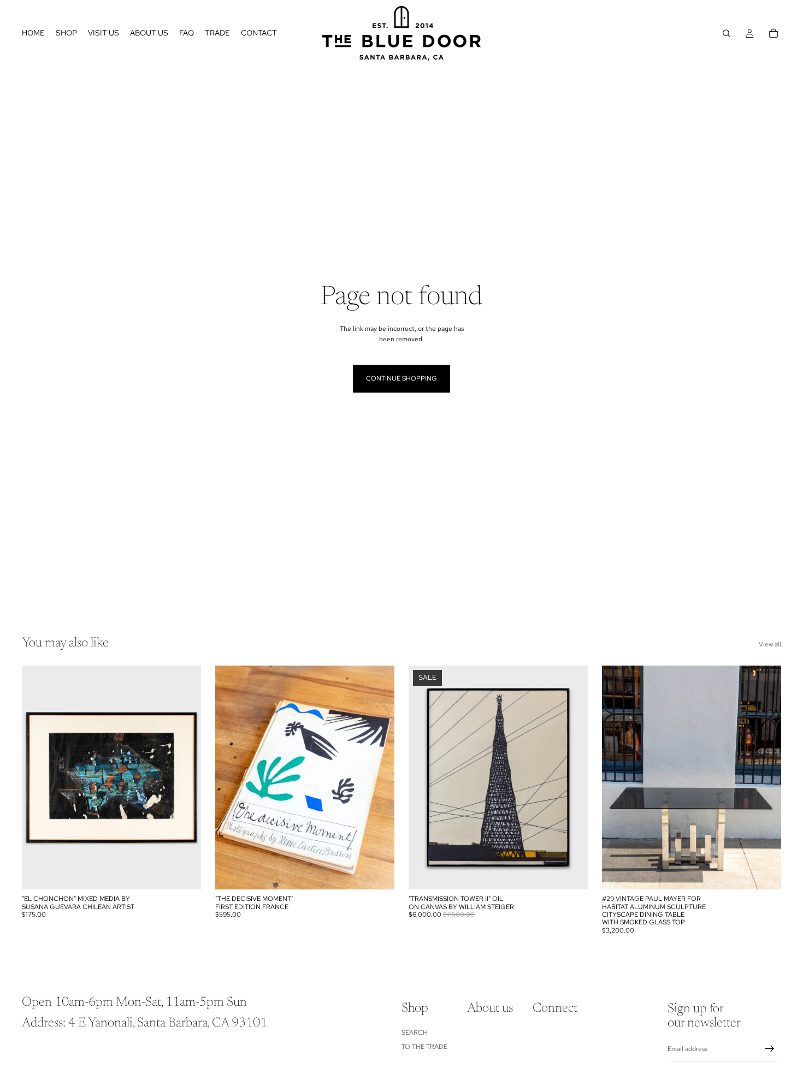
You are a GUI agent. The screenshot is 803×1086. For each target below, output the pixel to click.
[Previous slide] (38, 777)
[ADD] (184, 872)
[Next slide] (184, 777)
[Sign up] (769, 1049)
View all (770, 644)
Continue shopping (401, 378)
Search (415, 1032)
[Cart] (773, 33)
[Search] (727, 33)
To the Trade (424, 1046)
